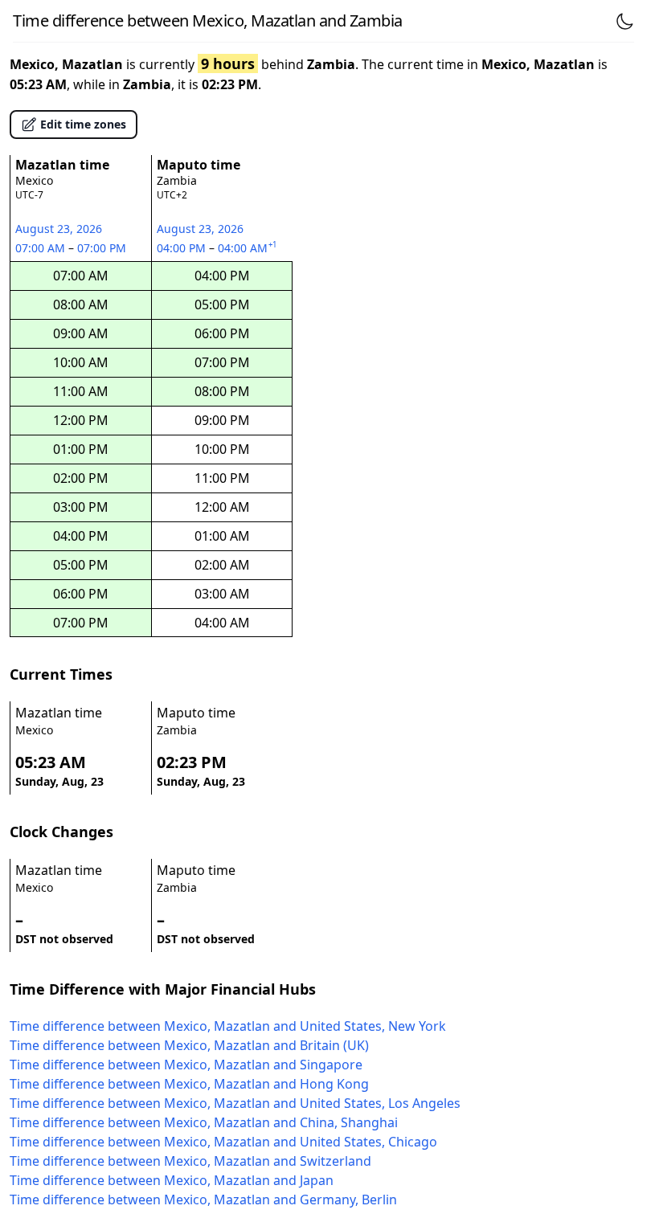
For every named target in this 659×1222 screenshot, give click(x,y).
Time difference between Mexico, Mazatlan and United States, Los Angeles (235, 1103)
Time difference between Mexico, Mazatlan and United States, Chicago (223, 1141)
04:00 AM (248, 247)
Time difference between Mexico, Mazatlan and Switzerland (190, 1161)
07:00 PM (103, 247)
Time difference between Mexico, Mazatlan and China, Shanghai (204, 1122)
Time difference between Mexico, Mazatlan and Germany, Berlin (203, 1199)
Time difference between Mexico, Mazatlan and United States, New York (228, 1026)
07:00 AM (41, 247)
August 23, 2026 (58, 228)
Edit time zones (83, 124)
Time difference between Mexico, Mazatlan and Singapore (186, 1064)
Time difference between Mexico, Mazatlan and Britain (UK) (189, 1045)
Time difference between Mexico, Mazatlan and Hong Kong (189, 1084)
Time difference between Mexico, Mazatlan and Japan (172, 1180)
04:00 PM (183, 247)
